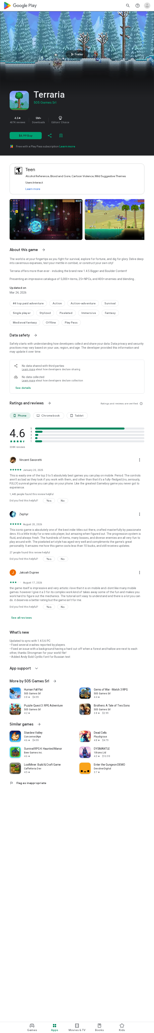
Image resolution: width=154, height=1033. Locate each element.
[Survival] (110, 303)
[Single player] (22, 313)
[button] (46, 219)
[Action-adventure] (83, 303)
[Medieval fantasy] (25, 322)
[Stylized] (45, 313)
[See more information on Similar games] (39, 724)
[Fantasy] (110, 313)
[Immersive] (88, 313)
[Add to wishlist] (61, 135)
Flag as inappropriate (28, 783)
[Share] (50, 135)
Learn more (67, 146)
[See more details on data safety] (23, 388)
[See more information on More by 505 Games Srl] (55, 681)
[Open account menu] (147, 5)
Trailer (76, 54)
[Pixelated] (66, 313)
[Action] (57, 303)
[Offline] (51, 322)
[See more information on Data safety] (35, 335)
